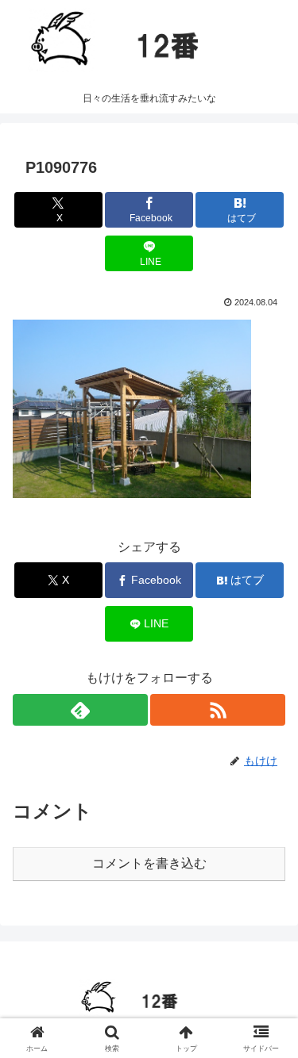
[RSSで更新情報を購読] (217, 710)
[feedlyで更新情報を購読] (80, 710)
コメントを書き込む (149, 863)
